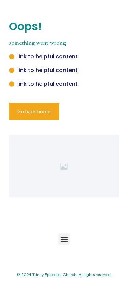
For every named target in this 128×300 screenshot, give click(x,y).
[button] (64, 239)
